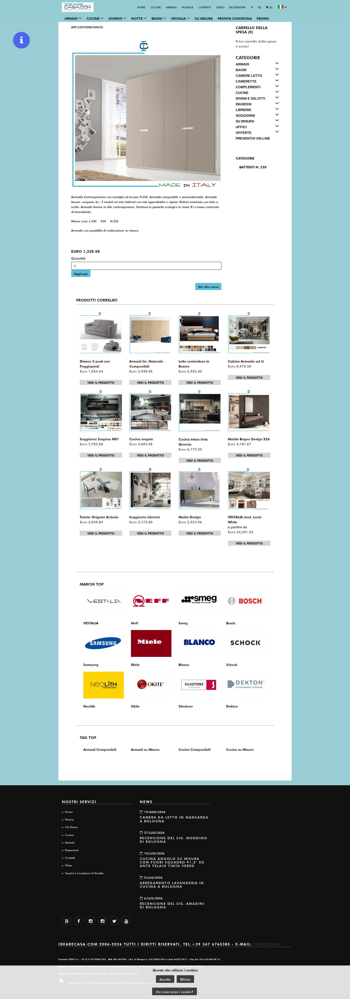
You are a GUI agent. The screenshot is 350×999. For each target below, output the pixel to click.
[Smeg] (199, 601)
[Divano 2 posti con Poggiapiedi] (101, 333)
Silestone (186, 706)
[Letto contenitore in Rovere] (200, 333)
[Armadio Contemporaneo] (146, 114)
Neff (134, 623)
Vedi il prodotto (100, 382)
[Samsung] (103, 643)
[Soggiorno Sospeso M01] (101, 411)
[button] (282, 7)
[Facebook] (78, 920)
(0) (270, 7)
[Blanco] (199, 643)
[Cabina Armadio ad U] (249, 333)
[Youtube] (126, 920)
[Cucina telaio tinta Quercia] (200, 411)
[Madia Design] (200, 489)
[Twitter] (114, 920)
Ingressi (243, 104)
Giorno (115, 18)
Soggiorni (245, 115)
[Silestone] (199, 685)
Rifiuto (185, 979)
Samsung (90, 664)
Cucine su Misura (240, 749)
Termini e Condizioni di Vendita (84, 872)
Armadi (171, 7)
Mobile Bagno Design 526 (249, 439)
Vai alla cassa (208, 286)
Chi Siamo (71, 826)
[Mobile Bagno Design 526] (249, 411)
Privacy (69, 819)
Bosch (230, 623)
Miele (135, 664)
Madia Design (190, 517)
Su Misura (204, 18)
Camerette (246, 81)
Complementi (248, 87)
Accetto (165, 979)
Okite (135, 706)
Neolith (89, 706)
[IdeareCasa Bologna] (78, 7)
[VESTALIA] (103, 601)
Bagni (157, 18)
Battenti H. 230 (253, 167)
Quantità (78, 258)
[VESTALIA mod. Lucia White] (249, 489)
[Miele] (151, 643)
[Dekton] (246, 685)
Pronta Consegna (235, 18)
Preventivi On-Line (253, 138)
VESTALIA (187, 7)
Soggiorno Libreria (144, 517)
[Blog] (66, 920)
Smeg (183, 623)
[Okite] (151, 685)
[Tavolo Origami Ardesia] (101, 489)
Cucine (155, 7)
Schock (231, 664)
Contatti (204, 7)
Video (220, 7)
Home (141, 7)
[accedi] (259, 7)
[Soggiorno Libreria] (150, 489)
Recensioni (237, 7)
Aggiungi (81, 273)
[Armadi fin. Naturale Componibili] (150, 333)
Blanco (184, 664)
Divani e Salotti (250, 98)
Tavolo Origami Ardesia (99, 517)
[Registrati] (251, 7)
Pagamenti (71, 849)
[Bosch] (246, 601)
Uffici (241, 127)
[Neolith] (103, 685)
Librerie (243, 110)
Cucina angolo (141, 439)
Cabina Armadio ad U (246, 361)
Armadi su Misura (145, 749)
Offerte (243, 133)
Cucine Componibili (194, 749)
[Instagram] (102, 920)
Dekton (232, 706)
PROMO (263, 18)
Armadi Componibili (99, 749)
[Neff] (151, 601)
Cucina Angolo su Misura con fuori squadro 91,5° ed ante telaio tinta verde (172, 862)
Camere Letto (249, 76)
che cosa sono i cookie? (174, 991)
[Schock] (246, 643)
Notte (137, 18)
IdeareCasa (267, 944)
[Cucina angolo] (150, 411)
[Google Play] (90, 920)
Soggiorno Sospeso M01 (99, 439)
